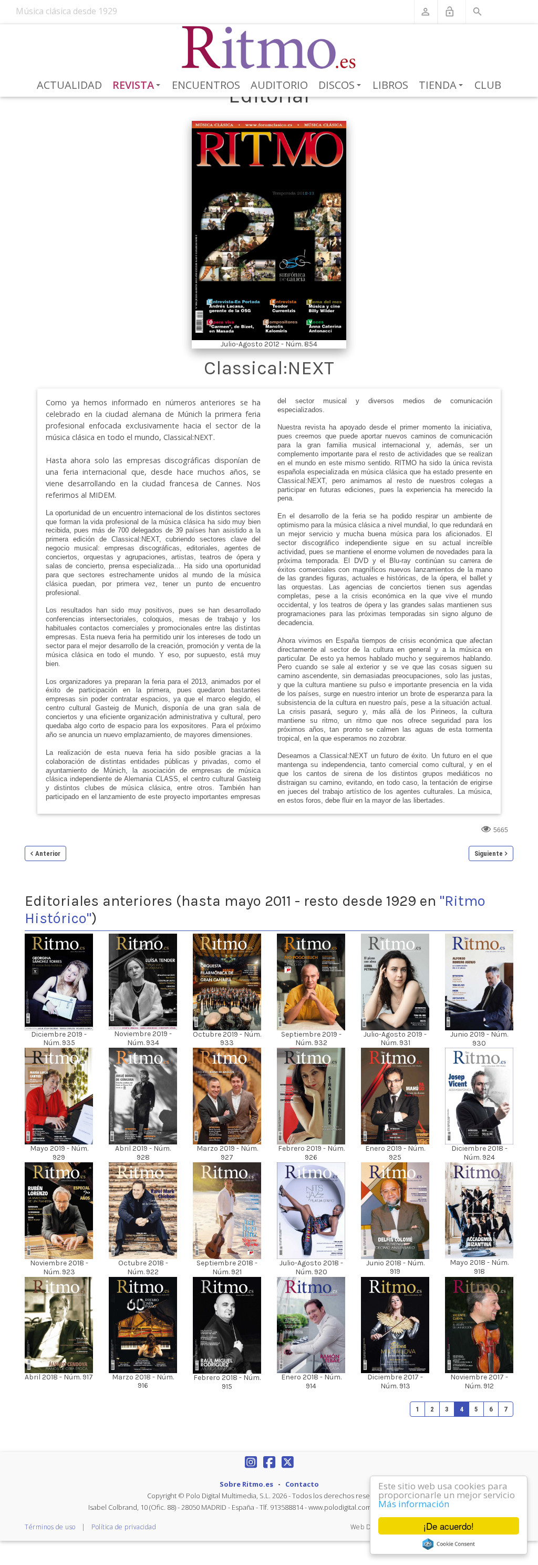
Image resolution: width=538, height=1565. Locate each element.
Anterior (47, 853)
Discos (341, 86)
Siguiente (488, 853)
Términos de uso (50, 1526)
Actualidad (69, 85)
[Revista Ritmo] (269, 47)
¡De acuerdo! (448, 1525)
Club (487, 85)
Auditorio (279, 85)
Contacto (302, 1484)
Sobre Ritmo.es (246, 1484)
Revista (138, 86)
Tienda (443, 86)
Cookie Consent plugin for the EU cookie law (448, 1544)
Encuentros (206, 85)
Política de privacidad (123, 1526)
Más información (413, 1504)
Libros (390, 85)
